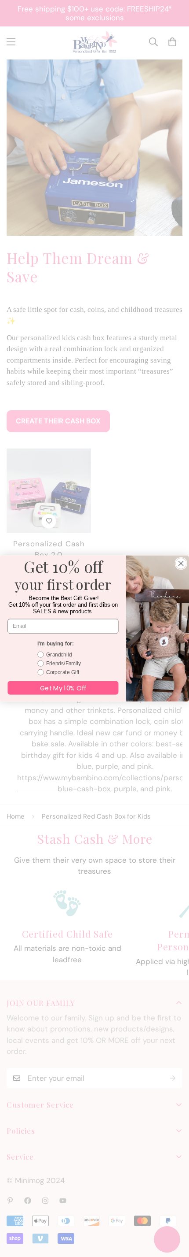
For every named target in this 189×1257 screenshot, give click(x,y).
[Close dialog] (180, 563)
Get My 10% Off (63, 687)
